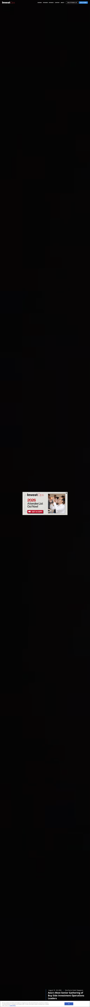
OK (68, 1003)
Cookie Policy (12, 1005)
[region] (45, 1004)
